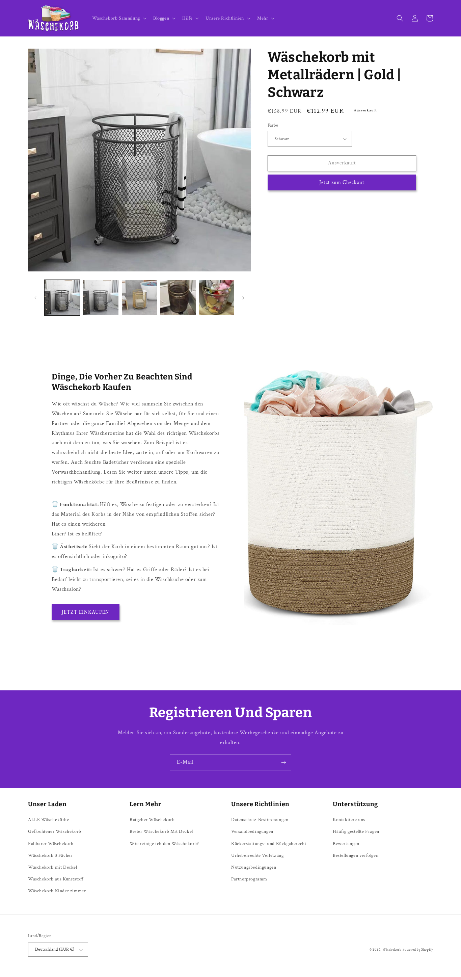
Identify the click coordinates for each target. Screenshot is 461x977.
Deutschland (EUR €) (55, 949)
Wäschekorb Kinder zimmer (57, 891)
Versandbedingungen (252, 831)
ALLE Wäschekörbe (48, 820)
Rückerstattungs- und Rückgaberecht (268, 844)
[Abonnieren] (283, 762)
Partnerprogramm (249, 879)
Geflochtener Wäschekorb (54, 831)
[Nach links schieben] (35, 297)
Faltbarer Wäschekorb (51, 844)
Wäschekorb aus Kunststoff (55, 879)
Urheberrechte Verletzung (257, 855)
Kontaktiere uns (349, 820)
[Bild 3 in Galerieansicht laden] (139, 297)
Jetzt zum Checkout (341, 182)
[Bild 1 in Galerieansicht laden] (62, 297)
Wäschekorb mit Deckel (52, 867)
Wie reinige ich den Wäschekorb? (164, 844)
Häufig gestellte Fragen (356, 831)
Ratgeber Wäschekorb (152, 820)
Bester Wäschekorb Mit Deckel (161, 831)
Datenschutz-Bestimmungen (259, 820)
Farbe (273, 125)
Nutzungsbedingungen (253, 867)
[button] (118, 18)
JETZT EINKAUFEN (85, 612)
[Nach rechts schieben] (243, 297)
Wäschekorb (392, 950)
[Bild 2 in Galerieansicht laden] (100, 297)
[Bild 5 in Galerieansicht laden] (216, 297)
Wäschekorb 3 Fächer (50, 855)
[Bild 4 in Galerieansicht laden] (177, 297)
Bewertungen (346, 844)
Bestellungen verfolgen (355, 855)
